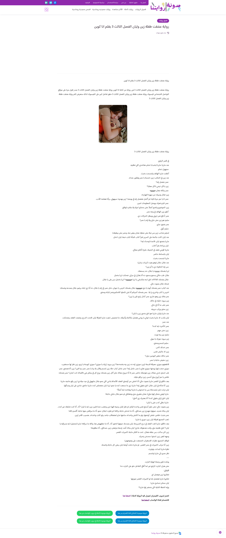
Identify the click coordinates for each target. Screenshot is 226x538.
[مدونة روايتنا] (165, 7)
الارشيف (87, 2)
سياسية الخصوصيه (98, 2)
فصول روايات (163, 20)
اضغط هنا (145, 500)
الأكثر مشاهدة (117, 9)
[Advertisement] (113, 52)
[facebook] (55, 2)
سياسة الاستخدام (112, 2)
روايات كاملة (128, 9)
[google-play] (46, 2)
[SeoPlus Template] (179, 533)
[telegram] (50, 2)
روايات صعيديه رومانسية (101, 9)
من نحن (123, 2)
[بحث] (46, 9)
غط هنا (125, 496)
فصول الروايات (140, 9)
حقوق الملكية (133, 2)
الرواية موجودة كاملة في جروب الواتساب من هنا (94, 513)
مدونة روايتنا (155, 533)
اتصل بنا (143, 2)
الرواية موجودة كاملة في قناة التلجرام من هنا (132, 513)
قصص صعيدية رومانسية (81, 9)
